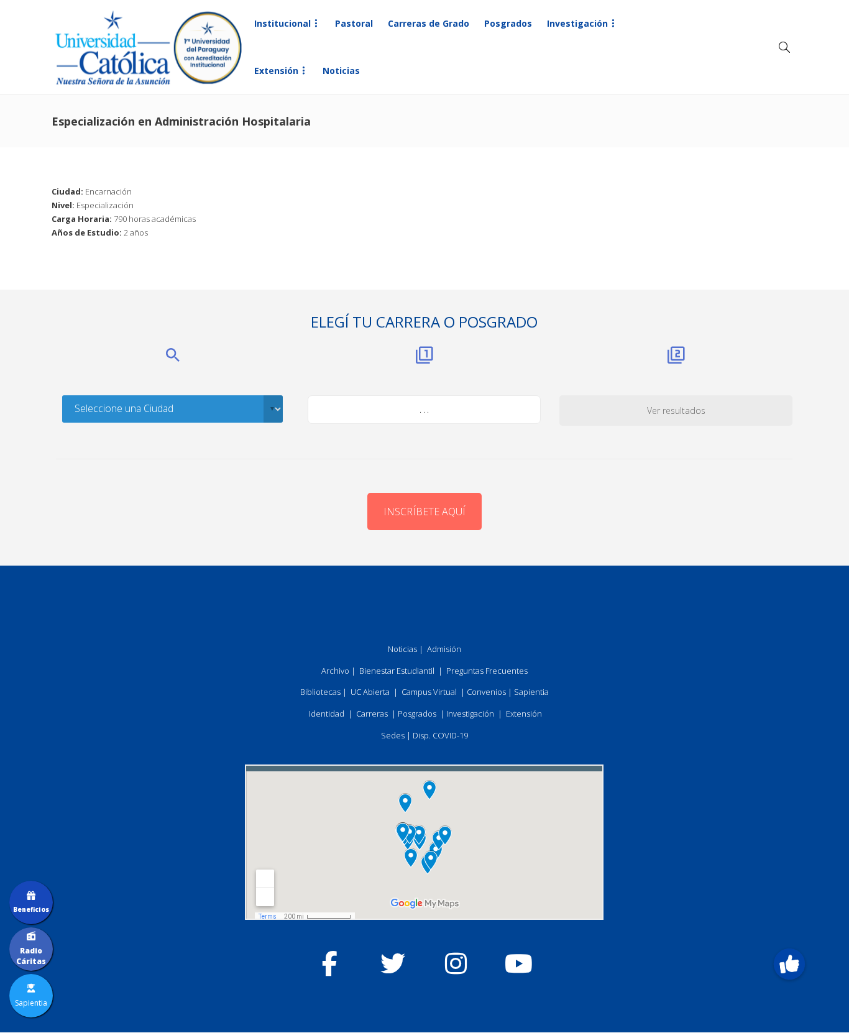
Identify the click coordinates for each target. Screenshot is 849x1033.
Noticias (341, 70)
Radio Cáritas (31, 955)
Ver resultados (676, 410)
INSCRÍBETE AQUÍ (424, 511)
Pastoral (354, 23)
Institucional (282, 23)
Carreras (372, 713)
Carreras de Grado (428, 23)
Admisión (444, 648)
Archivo (335, 670)
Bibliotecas (320, 691)
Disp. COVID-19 (440, 735)
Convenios (486, 691)
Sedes (393, 735)
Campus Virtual (429, 691)
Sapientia (531, 691)
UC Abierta (370, 691)
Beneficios (31, 909)
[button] (789, 964)
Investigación (577, 23)
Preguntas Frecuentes (487, 670)
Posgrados (508, 23)
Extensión (276, 70)
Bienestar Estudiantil (396, 670)
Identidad (326, 713)
